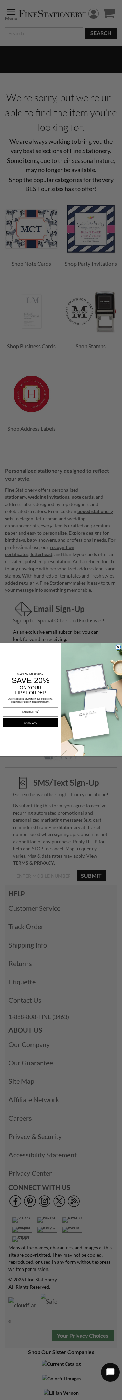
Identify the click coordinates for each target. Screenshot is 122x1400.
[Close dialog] (118, 647)
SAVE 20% (30, 722)
